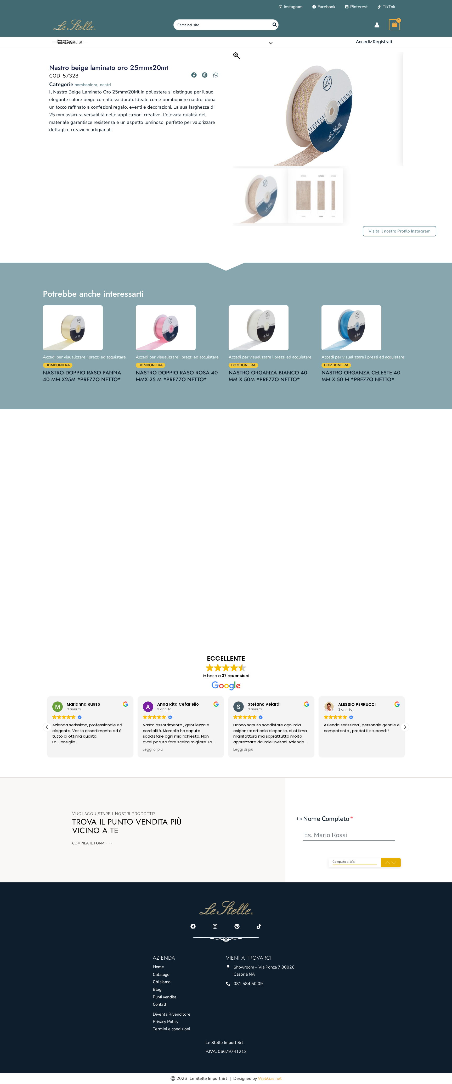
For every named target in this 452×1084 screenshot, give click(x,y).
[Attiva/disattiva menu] (269, 43)
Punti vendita (164, 997)
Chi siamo (162, 982)
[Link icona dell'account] (377, 24)
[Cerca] (275, 25)
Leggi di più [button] (153, 749)
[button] (374, 42)
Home (158, 967)
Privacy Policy (165, 1022)
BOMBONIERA (86, 85)
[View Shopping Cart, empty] (394, 24)
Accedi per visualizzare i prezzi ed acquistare (84, 357)
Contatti (160, 1004)
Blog (157, 989)
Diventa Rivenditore (171, 1014)
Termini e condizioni (171, 1029)
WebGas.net (270, 1078)
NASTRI (105, 85)
